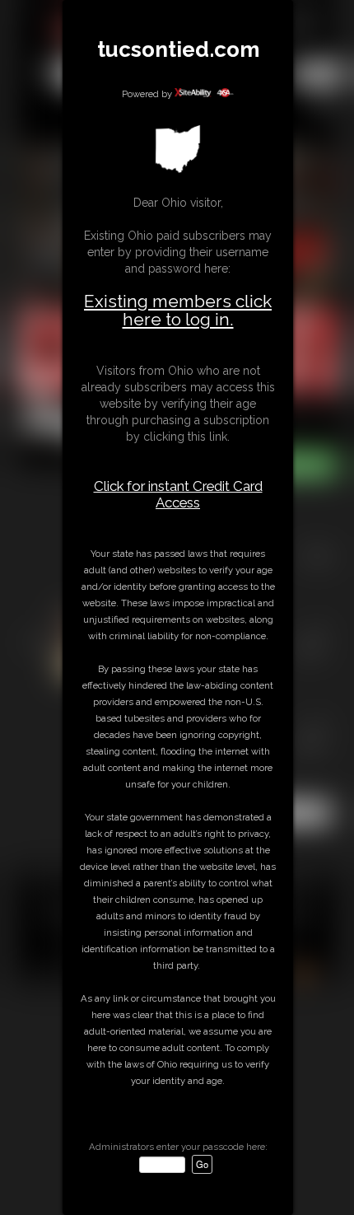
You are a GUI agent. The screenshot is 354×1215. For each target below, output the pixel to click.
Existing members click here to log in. (178, 310)
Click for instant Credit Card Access (178, 494)
